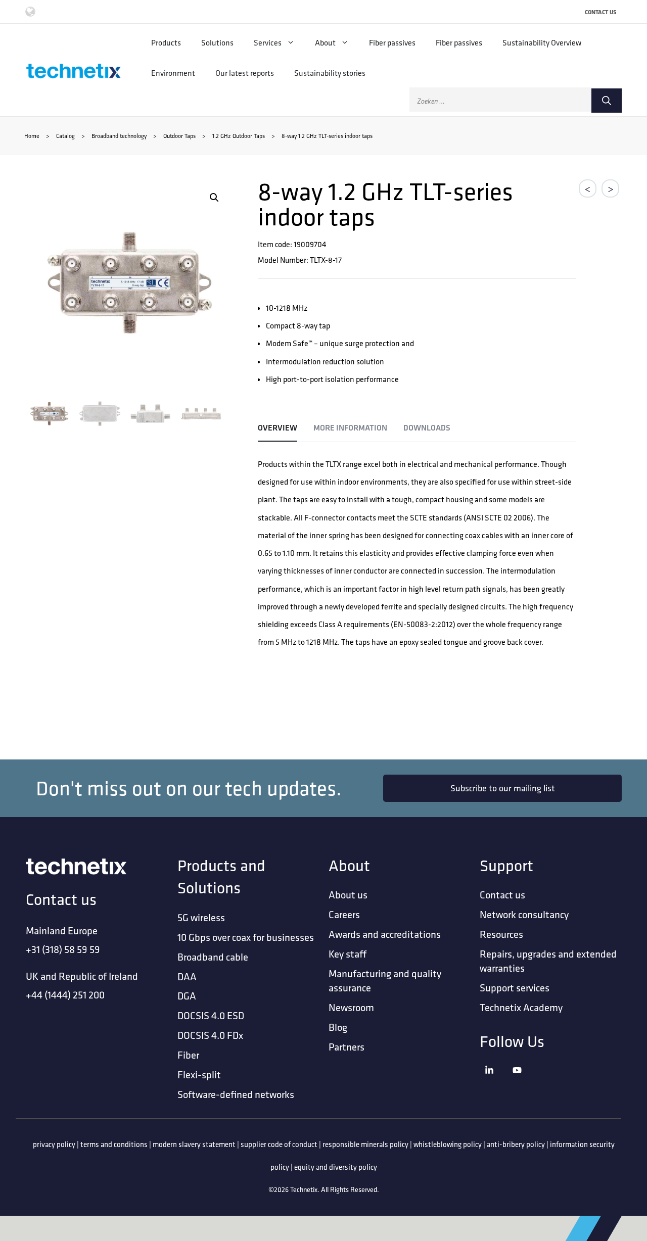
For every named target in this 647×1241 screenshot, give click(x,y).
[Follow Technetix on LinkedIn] (496, 1083)
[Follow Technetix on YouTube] (524, 1083)
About (325, 42)
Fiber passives (392, 42)
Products (166, 42)
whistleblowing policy (447, 1144)
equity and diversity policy (335, 1167)
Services (268, 42)
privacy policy (54, 1144)
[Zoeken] (606, 100)
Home (31, 135)
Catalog (65, 135)
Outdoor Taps (179, 135)
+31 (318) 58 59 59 (63, 949)
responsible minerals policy (365, 1144)
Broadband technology (119, 135)
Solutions (217, 42)
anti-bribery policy (516, 1144)
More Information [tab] (350, 427)
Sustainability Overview (541, 42)
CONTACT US (601, 12)
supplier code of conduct (279, 1144)
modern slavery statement (194, 1144)
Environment (173, 73)
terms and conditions (114, 1144)
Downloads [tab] (426, 427)
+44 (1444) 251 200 (65, 994)
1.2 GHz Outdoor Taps (238, 135)
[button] (214, 197)
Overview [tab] (277, 427)
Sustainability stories (329, 73)
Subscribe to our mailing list (502, 788)
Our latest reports (244, 73)
